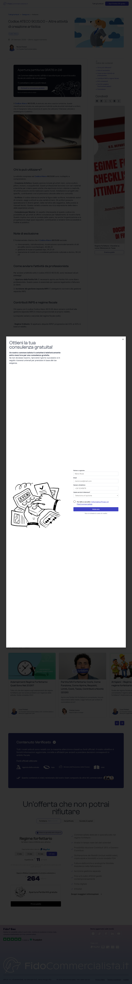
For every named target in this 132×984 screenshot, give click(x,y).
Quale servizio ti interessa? (81, 492)
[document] (66, 492)
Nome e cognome (79, 470)
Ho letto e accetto (93, 503)
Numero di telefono (79, 485)
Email (75, 478)
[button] (123, 339)
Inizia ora (95, 509)
